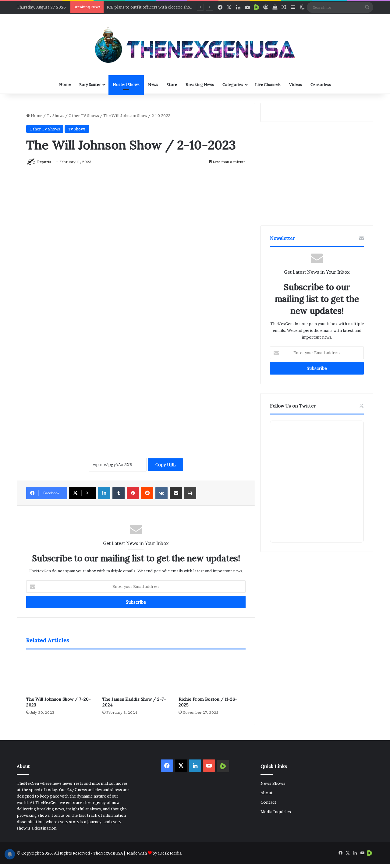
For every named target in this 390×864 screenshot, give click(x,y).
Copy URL (165, 464)
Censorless (320, 84)
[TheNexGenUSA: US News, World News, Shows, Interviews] (195, 44)
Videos (295, 84)
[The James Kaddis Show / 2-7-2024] (135, 674)
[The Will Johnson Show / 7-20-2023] (59, 674)
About (267, 792)
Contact (268, 802)
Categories (232, 84)
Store (172, 84)
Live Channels (268, 84)
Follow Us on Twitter (293, 406)
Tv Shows (55, 115)
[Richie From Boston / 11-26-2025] (212, 674)
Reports (44, 161)
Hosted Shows (126, 84)
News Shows (273, 783)
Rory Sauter (90, 84)
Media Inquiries (276, 811)
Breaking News (200, 84)
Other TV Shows (84, 115)
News (153, 84)
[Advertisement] (136, 383)
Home (65, 84)
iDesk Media (170, 853)
